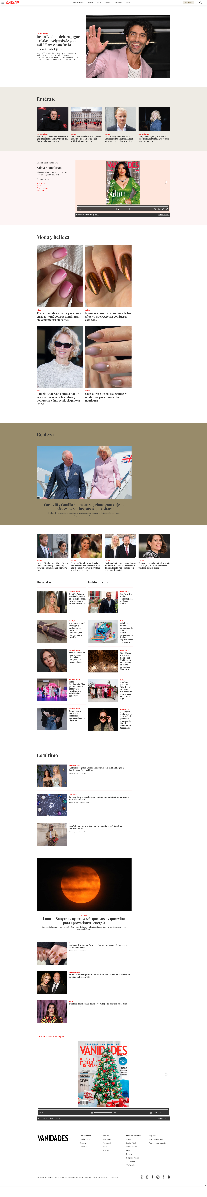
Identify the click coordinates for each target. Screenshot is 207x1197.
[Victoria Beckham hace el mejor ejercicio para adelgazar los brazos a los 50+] (52, 660)
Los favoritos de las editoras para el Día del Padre (126, 599)
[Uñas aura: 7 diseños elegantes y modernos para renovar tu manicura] (108, 357)
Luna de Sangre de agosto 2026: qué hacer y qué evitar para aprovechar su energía (84, 920)
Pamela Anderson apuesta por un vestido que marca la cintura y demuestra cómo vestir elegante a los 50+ (58, 399)
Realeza (90, 3)
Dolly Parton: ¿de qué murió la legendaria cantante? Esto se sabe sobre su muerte (154, 138)
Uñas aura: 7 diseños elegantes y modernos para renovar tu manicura (105, 397)
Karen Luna (83, 773)
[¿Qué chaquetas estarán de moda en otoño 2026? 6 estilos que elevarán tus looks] (52, 834)
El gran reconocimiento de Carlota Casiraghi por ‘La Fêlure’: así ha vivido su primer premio (154, 565)
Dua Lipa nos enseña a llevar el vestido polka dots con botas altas (98, 1003)
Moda (99, 3)
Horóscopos (118, 3)
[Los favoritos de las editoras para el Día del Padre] (103, 602)
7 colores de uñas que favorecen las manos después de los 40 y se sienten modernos (98, 946)
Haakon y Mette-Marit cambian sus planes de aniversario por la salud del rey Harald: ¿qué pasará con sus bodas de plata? (120, 566)
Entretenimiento (78, 3)
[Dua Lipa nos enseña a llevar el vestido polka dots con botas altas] (52, 1011)
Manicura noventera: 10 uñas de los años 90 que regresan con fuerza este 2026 (108, 316)
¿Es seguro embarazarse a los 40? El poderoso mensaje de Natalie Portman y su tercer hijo (126, 719)
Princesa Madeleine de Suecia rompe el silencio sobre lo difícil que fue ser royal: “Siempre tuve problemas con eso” (85, 566)
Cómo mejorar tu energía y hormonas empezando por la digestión (77, 716)
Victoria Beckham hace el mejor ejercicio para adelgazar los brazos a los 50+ (77, 657)
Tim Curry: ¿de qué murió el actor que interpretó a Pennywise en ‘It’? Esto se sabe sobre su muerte (52, 138)
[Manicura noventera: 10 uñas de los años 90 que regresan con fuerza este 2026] (108, 276)
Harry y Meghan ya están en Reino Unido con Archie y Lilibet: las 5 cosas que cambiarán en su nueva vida (52, 566)
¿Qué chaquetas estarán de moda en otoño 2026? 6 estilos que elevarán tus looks (97, 827)
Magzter (40, 190)
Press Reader (42, 188)
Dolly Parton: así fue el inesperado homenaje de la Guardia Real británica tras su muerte (86, 138)
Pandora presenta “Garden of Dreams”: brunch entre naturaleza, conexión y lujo (126, 690)
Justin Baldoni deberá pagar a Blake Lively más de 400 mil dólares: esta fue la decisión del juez (58, 42)
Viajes (128, 3)
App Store (41, 183)
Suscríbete (188, 3)
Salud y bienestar (74, 592)
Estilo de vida (124, 592)
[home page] (12, 2)
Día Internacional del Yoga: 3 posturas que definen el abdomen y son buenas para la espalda (77, 630)
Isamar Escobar (89, 516)
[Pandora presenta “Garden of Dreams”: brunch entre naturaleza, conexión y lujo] (103, 690)
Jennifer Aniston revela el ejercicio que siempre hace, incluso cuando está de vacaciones (77, 599)
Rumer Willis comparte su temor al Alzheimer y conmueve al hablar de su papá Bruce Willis (99, 975)
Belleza (107, 3)
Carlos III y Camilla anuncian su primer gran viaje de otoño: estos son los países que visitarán (84, 506)
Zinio (39, 185)
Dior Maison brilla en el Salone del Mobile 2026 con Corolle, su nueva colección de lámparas (126, 661)
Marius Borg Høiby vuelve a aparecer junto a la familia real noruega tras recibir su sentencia (120, 138)
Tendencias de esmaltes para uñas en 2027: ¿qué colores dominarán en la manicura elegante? (59, 316)
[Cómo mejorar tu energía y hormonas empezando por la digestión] (52, 719)
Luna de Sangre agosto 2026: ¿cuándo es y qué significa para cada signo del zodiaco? (99, 798)
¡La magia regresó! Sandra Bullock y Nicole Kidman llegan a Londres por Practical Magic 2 (96, 768)
